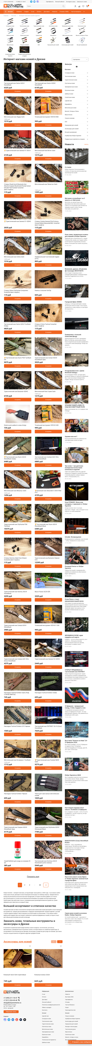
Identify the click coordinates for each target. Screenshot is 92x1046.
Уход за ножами (69, 118)
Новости (54, 11)
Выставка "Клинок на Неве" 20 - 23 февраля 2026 (76, 741)
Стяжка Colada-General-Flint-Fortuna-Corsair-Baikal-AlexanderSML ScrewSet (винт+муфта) (47, 223)
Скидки (26, 11)
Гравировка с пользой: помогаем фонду (73, 335)
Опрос (67, 1007)
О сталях (68, 167)
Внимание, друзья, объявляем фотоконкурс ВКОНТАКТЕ (76, 270)
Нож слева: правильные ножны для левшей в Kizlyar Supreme (76, 235)
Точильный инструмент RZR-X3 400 (46, 425)
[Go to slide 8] (29, 113)
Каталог (10, 11)
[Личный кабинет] (75, 6)
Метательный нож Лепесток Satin (46, 184)
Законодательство (70, 1010)
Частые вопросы (76, 11)
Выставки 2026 (69, 997)
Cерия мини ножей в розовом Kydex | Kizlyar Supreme (76, 914)
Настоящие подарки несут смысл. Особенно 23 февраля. (76, 808)
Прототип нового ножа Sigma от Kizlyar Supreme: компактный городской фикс (76, 878)
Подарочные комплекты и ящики (75, 139)
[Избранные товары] (83, 6)
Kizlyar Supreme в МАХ (73, 775)
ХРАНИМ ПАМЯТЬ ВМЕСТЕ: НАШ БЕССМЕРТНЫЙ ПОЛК (75, 406)
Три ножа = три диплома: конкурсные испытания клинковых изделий (74, 467)
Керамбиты (68, 104)
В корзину (18, 91)
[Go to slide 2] (9, 113)
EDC (66, 121)
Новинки (19, 11)
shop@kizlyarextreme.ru (12, 1003)
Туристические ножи (71, 80)
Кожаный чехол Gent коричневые (15, 975)
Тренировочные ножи (71, 87)
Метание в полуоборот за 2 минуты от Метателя (75, 199)
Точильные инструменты (49, 1039)
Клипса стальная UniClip (43, 290)
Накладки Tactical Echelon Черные (15, 794)
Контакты (44, 1010)
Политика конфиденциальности (51, 1004)
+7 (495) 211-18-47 (21, 1)
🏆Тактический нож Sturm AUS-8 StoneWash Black (46, 525)
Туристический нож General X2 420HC (47, 659)
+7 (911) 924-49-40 (8, 1)
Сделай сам (68, 100)
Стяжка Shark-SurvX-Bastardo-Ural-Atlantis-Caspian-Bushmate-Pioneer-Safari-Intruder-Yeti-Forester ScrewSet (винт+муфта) (17, 186)
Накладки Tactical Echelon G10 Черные (17, 726)
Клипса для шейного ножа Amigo (15, 425)
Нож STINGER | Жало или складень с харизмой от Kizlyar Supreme (76, 504)
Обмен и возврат (46, 1007)
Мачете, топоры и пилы (71, 1037)
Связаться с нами (82, 1)
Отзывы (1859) (64, 11)
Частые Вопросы (69, 1004)
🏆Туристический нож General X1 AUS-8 (17, 150)
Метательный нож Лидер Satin (14, 117)
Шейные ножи (69, 94)
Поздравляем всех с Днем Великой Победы (74, 371)
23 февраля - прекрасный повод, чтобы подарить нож (75, 707)
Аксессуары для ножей (71, 128)
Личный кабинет (59, 1)
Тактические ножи (70, 76)
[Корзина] (87, 6)
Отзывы (67, 1002)
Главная (6, 15)
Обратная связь (11, 1011)
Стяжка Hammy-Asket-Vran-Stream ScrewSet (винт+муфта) (15, 559)
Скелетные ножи (70, 97)
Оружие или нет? (71, 436)
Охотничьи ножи (70, 83)
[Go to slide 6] (22, 113)
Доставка (47, 11)
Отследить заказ (70, 1)
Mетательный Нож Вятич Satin (45, 150)
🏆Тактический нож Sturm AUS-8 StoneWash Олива (15, 458)
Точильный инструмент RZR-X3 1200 (47, 625)
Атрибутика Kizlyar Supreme (73, 135)
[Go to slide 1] (6, 113)
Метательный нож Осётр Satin (14, 257)
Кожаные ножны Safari (42, 975)
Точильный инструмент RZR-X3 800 (46, 117)
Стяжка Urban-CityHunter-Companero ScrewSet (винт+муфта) (16, 291)
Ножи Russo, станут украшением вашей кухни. (74, 600)
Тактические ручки (70, 1029)
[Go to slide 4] (16, 113)
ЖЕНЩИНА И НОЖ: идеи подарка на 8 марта (74, 636)
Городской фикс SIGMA (73, 302)
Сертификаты (50, 1)
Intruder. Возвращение (73, 537)
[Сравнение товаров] (79, 6)
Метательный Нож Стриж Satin (45, 391)
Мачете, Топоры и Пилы (72, 111)
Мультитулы (68, 114)
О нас (32, 11)
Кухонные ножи (69, 90)
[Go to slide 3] (12, 113)
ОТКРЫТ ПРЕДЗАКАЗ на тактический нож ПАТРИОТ (75, 671)
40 (40, 885)
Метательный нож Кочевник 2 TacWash (17, 760)
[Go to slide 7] (26, 113)
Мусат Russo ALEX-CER (42, 592)
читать (86, 144)
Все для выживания (71, 132)
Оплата (39, 11)
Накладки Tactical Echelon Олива (46, 693)
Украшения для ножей (71, 125)
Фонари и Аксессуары (71, 1026)
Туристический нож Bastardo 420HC (16, 391)
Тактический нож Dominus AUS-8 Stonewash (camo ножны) (46, 862)
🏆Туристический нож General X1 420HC (17, 221)
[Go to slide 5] (19, 113)
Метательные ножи (70, 107)
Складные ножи (69, 73)
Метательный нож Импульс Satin (15, 491)
